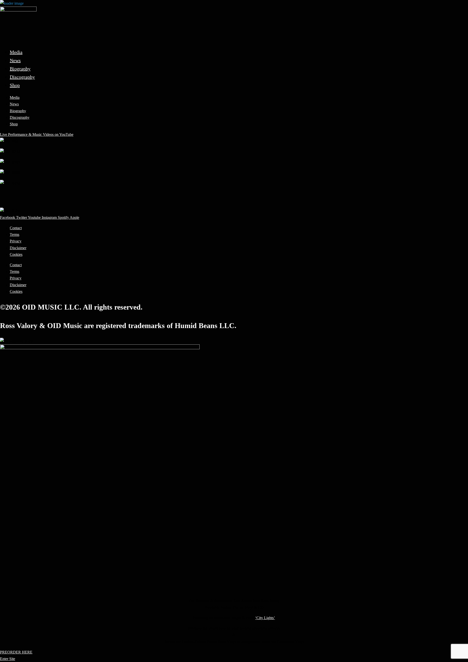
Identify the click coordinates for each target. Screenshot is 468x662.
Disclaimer (18, 248)
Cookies (16, 254)
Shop (15, 85)
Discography (22, 77)
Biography (20, 68)
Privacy (15, 241)
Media (16, 52)
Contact (16, 228)
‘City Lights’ (265, 618)
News (15, 60)
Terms (14, 234)
